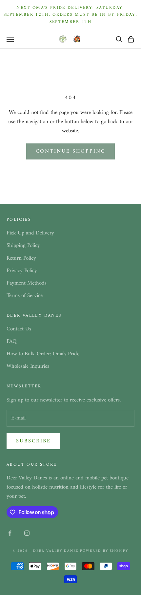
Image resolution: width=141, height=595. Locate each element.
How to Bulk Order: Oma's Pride (43, 354)
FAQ (11, 341)
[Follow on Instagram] (27, 533)
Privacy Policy (22, 271)
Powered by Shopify (104, 551)
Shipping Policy (23, 246)
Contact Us (19, 329)
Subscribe (33, 441)
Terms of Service (25, 296)
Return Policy (21, 258)
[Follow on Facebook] (10, 533)
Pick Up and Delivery (30, 233)
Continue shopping (71, 151)
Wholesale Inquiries (28, 366)
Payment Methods (27, 283)
